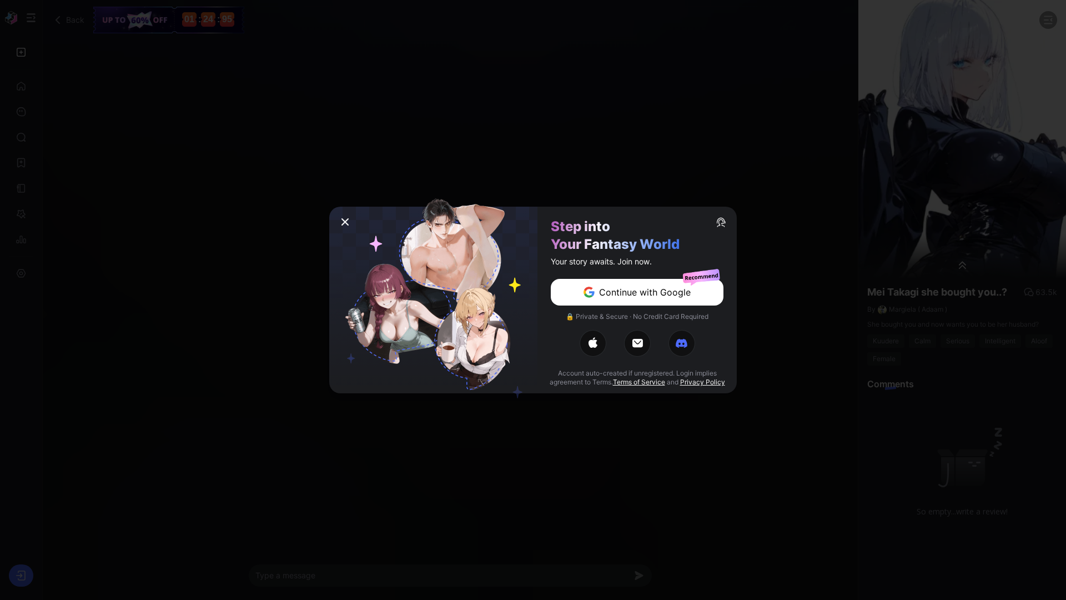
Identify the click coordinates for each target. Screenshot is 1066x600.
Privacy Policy (702, 382)
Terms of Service (639, 382)
